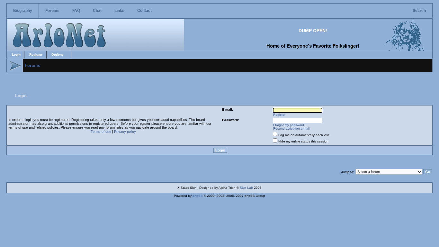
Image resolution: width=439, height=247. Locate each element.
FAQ (76, 10)
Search (419, 10)
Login (16, 54)
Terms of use (101, 131)
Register (35, 54)
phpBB (198, 195)
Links (119, 10)
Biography (22, 10)
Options (57, 54)
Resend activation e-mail (291, 128)
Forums (52, 10)
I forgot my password (288, 125)
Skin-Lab (246, 187)
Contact (144, 10)
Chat (97, 10)
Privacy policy (125, 131)
